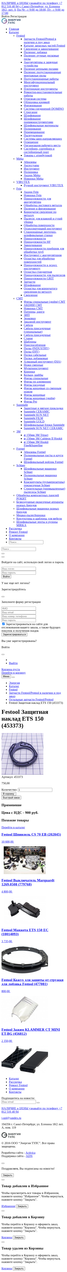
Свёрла (28, 325)
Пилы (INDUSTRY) (36, 348)
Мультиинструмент (36, 368)
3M (18, 431)
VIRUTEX (23, 182)
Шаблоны (30, 341)
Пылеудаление (33, 135)
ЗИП (27, 315)
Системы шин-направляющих (43, 138)
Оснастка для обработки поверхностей (39, 260)
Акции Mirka (32, 175)
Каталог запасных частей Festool (44, 45)
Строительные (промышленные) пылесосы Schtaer (44, 490)
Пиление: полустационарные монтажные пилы (42, 74)
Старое (28, 338)
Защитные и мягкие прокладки (43, 408)
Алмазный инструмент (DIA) (42, 361)
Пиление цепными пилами (41, 68)
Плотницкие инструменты (41, 88)
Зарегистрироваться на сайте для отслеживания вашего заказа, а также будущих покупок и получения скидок (30, 627)
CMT (19, 298)
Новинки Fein (33, 195)
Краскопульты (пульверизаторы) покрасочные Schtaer (44, 483)
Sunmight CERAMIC (37, 411)
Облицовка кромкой (37, 102)
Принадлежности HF (37, 241)
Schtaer (20, 465)
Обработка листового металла (43, 205)
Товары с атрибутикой (38, 155)
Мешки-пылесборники (30, 515)
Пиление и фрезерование (40, 208)
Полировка (31, 172)
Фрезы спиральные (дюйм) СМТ (44, 301)
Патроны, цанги (34, 311)
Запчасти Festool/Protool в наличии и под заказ (40, 40)
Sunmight (22, 404)
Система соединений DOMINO (44, 108)
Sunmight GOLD (34, 421)
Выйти (13, 663)
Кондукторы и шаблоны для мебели (39, 518)
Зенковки (30, 318)
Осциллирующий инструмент (43, 228)
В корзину (8, 793)
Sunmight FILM (33, 418)
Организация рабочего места (42, 145)
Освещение (31, 142)
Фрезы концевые (34, 394)
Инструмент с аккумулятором (43, 255)
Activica (30, 1152)
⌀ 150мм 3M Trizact (36, 435)
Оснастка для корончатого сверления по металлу (40, 290)
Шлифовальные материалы (41, 125)
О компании (17, 535)
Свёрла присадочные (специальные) (37, 330)
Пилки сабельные (35, 355)
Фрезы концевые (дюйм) (39, 398)
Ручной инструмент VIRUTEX (43, 185)
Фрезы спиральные (36, 378)
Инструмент (31, 168)
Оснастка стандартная (38, 271)
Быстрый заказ (11, 797)
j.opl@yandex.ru (11, 1118)
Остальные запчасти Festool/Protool (31, 699)
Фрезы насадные (34, 384)
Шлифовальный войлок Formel (43, 462)
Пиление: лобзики (35, 52)
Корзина (6, 1237)
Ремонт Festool (18, 531)
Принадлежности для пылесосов (44, 275)
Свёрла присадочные (37, 335)
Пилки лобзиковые (36, 358)
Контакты (15, 538)
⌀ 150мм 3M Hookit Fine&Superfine (36, 443)
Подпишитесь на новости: (18, 1098)
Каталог (14, 32)
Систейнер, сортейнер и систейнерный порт (39, 150)
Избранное (8, 1206)
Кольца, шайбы (33, 374)
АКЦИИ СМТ (33, 305)
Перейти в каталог (13, 827)
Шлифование (32, 115)
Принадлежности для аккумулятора (37, 200)
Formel (20, 448)
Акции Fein (31, 192)
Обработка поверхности (39, 225)
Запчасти (29, 281)
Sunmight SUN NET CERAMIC (43, 428)
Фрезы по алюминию (37, 381)
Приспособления (34, 345)
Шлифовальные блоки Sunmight (44, 424)
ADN (29, 1156)
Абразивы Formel (35, 452)
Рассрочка (15, 528)
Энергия (14, 682)
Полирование (32, 128)
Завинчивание (33, 245)
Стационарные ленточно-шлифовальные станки (40, 233)
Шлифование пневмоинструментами (38, 120)
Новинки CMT (33, 308)
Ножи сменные (33, 365)
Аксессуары (31, 165)
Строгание (30, 112)
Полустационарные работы (41, 78)
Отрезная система (35, 98)
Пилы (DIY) (31, 351)
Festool (20, 35)
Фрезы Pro (30, 401)
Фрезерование (33, 105)
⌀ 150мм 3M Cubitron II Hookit (43, 438)
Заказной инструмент (37, 321)
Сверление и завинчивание (41, 48)
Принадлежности (35, 238)
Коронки (29, 371)
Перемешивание (34, 132)
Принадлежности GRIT (39, 278)
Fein (19, 188)
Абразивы (30, 162)
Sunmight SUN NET (36, 414)
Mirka (19, 158)
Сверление (31, 295)
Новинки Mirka (33, 178)
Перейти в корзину (13, 672)
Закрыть (7, 1175)
